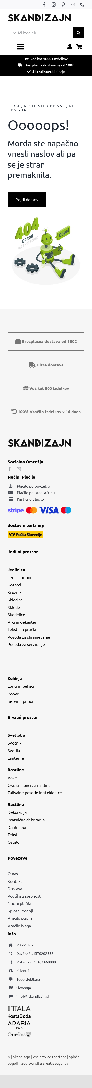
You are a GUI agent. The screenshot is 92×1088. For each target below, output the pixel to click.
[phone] (82, 4)
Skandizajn (21, 1056)
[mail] (73, 4)
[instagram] (54, 4)
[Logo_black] (39, 15)
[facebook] (44, 4)
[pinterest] (63, 4)
